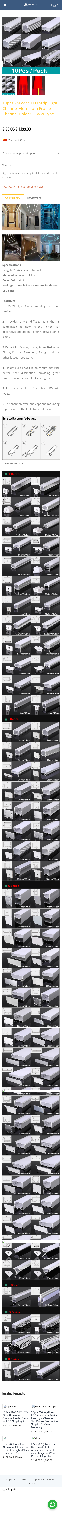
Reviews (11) (35, 198)
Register (12, 1489)
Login (3, 1489)
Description (13, 198)
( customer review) (30, 186)
